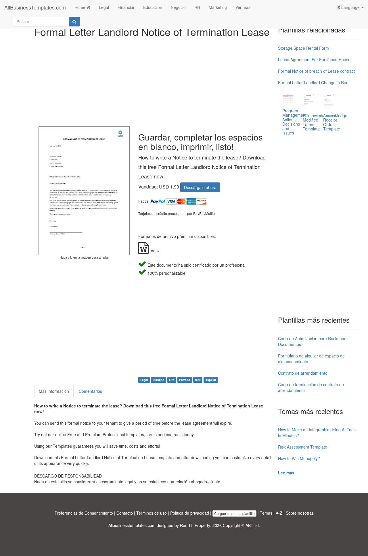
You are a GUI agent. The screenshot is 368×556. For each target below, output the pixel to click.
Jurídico (158, 380)
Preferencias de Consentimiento (84, 513)
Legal (104, 7)
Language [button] (350, 7)
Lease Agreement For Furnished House (314, 59)
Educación (152, 7)
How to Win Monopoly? (299, 458)
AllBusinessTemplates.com (35, 7)
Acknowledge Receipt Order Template (335, 122)
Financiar (126, 7)
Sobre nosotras (300, 513)
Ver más (242, 7)
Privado (184, 380)
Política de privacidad (189, 513)
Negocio (178, 7)
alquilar (211, 380)
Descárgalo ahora (200, 187)
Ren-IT (186, 525)
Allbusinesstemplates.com (132, 525)
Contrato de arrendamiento (302, 373)
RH (197, 7)
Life (172, 380)
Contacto (124, 513)
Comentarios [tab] (90, 391)
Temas (266, 513)
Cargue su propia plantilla (234, 513)
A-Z (279, 513)
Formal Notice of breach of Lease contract (316, 71)
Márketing (218, 7)
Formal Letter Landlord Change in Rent (314, 82)
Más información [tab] (54, 391)
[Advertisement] (154, 80)
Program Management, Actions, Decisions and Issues (295, 122)
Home (80, 7)
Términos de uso (151, 513)
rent (198, 380)
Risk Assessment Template (302, 447)
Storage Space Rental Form (303, 48)
